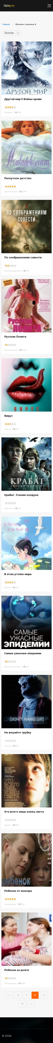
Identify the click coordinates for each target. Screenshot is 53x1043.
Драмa (7, 825)
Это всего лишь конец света (24, 811)
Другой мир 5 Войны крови (23, 99)
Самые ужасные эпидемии (22, 653)
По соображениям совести (23, 257)
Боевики (8, 112)
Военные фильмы (12, 271)
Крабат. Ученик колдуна (21, 495)
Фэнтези (8, 508)
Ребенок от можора (18, 890)
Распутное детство (17, 178)
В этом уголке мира (18, 574)
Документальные (12, 667)
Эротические (10, 191)
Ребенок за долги (16, 970)
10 (22, 1003)
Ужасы (7, 429)
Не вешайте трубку (17, 732)
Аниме (7, 587)
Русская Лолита (15, 336)
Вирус (8, 415)
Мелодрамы (10, 904)
